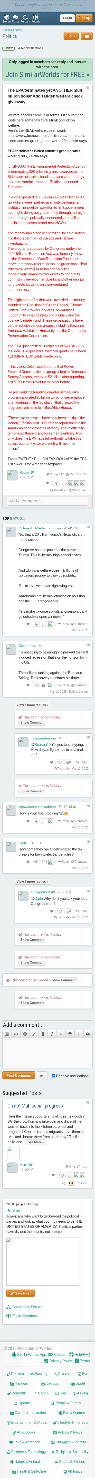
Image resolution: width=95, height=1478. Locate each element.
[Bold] (43, 1034)
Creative (64, 1373)
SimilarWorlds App (31, 1354)
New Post (22, 1293)
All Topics (75, 1471)
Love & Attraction (26, 1442)
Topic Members (24, 1316)
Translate (59, 490)
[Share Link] (63, 1183)
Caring (42, 1393)
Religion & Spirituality (72, 1452)
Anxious (51, 1383)
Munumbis (27, 1165)
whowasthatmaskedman (37, 807)
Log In (67, 18)
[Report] (88, 527)
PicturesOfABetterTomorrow (40, 528)
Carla (23, 843)
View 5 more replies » (32, 705)
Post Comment (18, 1075)
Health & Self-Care (31, 1471)
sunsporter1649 (43, 892)
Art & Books (26, 1432)
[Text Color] (33, 1034)
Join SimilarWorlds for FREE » (47, 74)
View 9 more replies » (32, 881)
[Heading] (78, 1034)
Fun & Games (73, 1413)
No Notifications (32, 48)
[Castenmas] (11, 649)
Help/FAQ (82, 1354)
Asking (82, 1393)
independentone (43, 738)
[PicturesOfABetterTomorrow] (11, 532)
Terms (84, 1361)
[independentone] (23, 742)
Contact (59, 1354)
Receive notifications (72, 1076)
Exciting (40, 1373)
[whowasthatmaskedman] (11, 810)
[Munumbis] (12, 1168)
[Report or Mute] (88, 88)
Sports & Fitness (71, 1461)
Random (21, 1383)
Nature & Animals (28, 1461)
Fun (84, 1373)
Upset (80, 1383)
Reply (65, 624)
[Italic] (51, 1034)
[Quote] (88, 1034)
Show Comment (32, 722)
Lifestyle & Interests (72, 1422)
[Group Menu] (87, 36)
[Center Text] (69, 1034)
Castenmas (27, 646)
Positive (17, 1373)
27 (52, 474)
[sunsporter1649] (23, 896)
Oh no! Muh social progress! (36, 1106)
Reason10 (27, 472)
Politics (9, 36)
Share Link (79, 490)
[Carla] (11, 847)
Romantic (19, 1393)
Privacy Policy (60, 1361)
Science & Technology (28, 1452)
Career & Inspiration (30, 1413)
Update (24, 1403)
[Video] (15, 1034)
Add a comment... (23, 1025)
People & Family (68, 1403)
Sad (62, 1393)
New (14, 518)
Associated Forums (27, 1307)
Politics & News (12, 30)
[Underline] (60, 1034)
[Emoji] (24, 1034)
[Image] (6, 1034)
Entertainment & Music (28, 1422)
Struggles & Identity (70, 1442)
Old (23, 518)
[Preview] (42, 1075)
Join (71, 36)
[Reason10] (12, 475)
